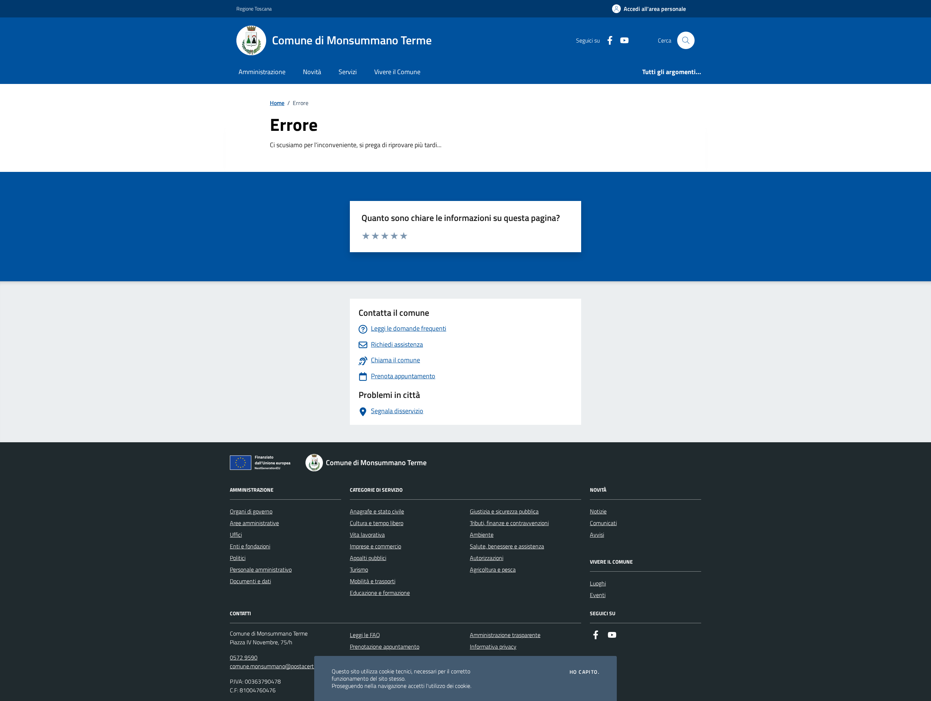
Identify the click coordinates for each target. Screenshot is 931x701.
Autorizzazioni (486, 557)
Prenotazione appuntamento (384, 646)
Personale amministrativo (261, 569)
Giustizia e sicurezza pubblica (504, 511)
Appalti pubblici (368, 557)
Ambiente (482, 534)
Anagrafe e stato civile (377, 511)
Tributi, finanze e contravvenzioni (509, 523)
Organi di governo (251, 511)
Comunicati (603, 523)
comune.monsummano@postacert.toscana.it (284, 666)
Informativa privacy (493, 646)
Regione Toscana (254, 8)
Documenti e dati (250, 581)
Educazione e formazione (380, 592)
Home (277, 102)
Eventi (598, 595)
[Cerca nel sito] (686, 40)
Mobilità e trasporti (372, 581)
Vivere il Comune (397, 72)
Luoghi (598, 583)
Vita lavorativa (367, 534)
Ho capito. (584, 671)
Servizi (348, 72)
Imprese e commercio (375, 546)
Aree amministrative (254, 523)
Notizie (598, 511)
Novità (312, 72)
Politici (237, 557)
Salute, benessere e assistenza (507, 546)
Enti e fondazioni (250, 546)
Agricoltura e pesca (493, 569)
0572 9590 (243, 657)
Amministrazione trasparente (505, 635)
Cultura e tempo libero (376, 523)
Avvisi (597, 534)
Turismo (359, 569)
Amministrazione (262, 72)
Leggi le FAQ (365, 635)
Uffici (236, 534)
